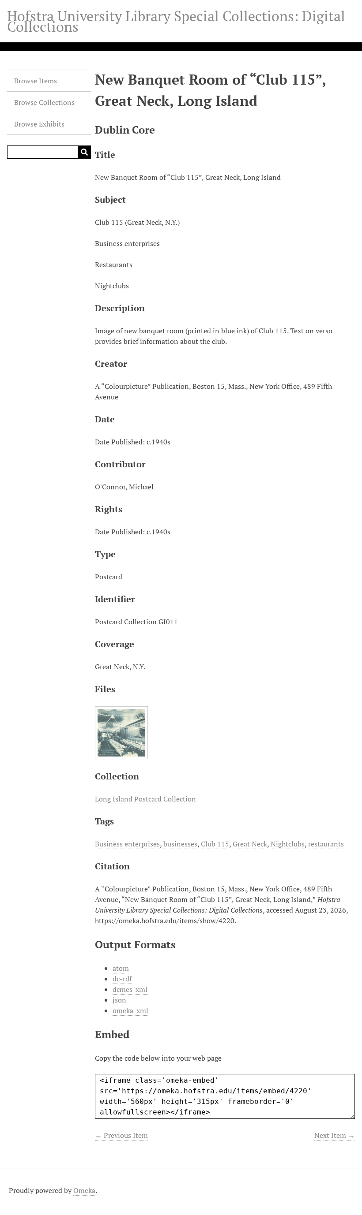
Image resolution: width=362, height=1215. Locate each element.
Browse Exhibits (39, 124)
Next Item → (334, 1135)
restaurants (326, 844)
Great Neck (250, 844)
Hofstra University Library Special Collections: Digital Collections (176, 21)
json (119, 1000)
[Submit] (84, 152)
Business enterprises (127, 844)
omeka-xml (130, 1010)
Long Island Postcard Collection (145, 799)
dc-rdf (122, 979)
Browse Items (35, 81)
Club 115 (215, 844)
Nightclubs (288, 844)
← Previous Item (121, 1135)
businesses (180, 844)
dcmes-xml (130, 989)
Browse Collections (44, 102)
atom (121, 968)
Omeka (84, 1190)
